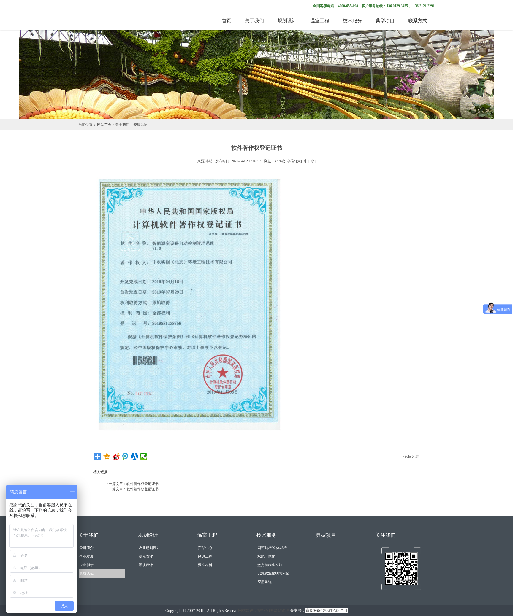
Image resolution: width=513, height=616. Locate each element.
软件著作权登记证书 (142, 484)
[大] (299, 161)
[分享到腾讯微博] (125, 456)
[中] (306, 161)
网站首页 (104, 124)
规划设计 (287, 20)
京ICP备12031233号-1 (326, 610)
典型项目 (385, 20)
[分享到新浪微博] (116, 456)
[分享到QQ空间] (107, 456)
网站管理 (281, 610)
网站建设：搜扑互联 (255, 610)
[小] (313, 161)
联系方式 (417, 20)
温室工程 (319, 20)
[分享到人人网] (134, 456)
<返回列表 (411, 456)
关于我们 (254, 20)
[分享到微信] (144, 456)
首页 (226, 20)
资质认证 (140, 124)
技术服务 (352, 20)
